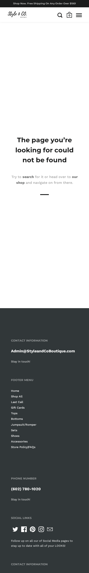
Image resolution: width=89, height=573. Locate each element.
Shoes (15, 435)
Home (15, 390)
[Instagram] (41, 529)
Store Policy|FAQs (23, 447)
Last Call (17, 402)
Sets (14, 430)
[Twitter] (15, 529)
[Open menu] (79, 15)
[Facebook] (24, 529)
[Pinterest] (32, 529)
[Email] (50, 529)
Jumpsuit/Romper (23, 424)
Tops (14, 413)
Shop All (16, 396)
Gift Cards (18, 407)
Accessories (19, 441)
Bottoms (17, 418)
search (28, 177)
